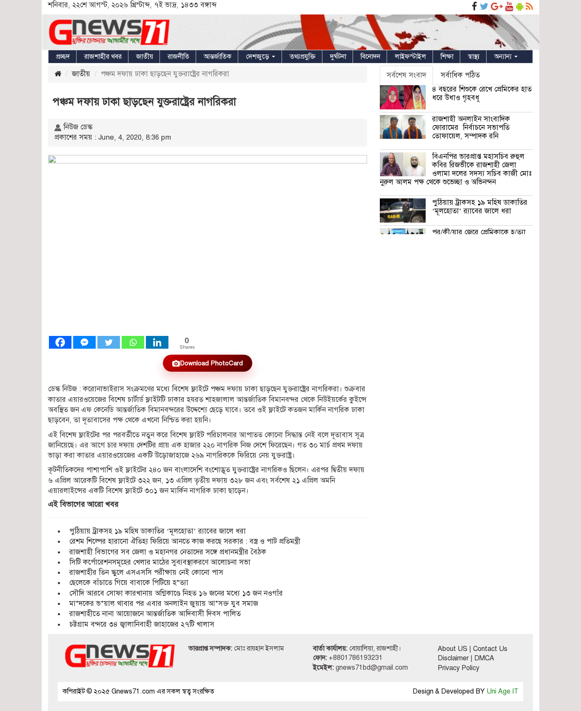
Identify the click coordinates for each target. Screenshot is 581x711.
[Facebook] (60, 342)
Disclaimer (453, 658)
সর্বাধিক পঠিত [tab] (460, 75)
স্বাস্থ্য (474, 56)
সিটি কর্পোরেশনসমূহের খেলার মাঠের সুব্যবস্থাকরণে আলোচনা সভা (160, 562)
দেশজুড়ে (258, 56)
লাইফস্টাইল (410, 56)
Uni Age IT (502, 691)
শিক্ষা (447, 56)
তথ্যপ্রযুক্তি (303, 56)
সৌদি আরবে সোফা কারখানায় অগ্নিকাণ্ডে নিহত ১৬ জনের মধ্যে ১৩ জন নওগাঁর (176, 593)
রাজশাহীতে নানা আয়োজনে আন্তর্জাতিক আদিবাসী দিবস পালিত (155, 613)
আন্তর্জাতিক (217, 56)
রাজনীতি (178, 56)
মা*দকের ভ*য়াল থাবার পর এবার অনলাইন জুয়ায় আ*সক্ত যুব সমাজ (163, 603)
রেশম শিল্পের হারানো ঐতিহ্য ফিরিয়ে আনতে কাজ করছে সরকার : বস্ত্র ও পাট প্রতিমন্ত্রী (184, 541)
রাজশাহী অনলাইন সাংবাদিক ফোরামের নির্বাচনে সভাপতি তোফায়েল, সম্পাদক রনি (471, 127)
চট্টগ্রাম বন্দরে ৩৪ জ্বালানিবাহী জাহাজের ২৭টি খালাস (141, 624)
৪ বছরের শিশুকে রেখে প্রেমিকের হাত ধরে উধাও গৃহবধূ (482, 93)
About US (452, 649)
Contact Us (490, 649)
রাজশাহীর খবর (103, 56)
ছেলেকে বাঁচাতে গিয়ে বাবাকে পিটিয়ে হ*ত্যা (128, 582)
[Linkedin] (157, 342)
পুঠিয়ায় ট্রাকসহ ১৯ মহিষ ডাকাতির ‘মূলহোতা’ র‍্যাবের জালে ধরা (157, 531)
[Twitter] (108, 342)
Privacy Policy (458, 668)
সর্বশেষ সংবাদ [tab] (406, 75)
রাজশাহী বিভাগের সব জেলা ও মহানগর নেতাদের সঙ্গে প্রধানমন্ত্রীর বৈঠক (167, 552)
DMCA (484, 658)
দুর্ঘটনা (338, 56)
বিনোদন (370, 56)
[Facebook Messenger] (84, 342)
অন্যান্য (503, 56)
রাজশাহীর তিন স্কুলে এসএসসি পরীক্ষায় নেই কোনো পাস (146, 572)
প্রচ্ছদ (63, 56)
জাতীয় (144, 56)
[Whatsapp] (133, 342)
